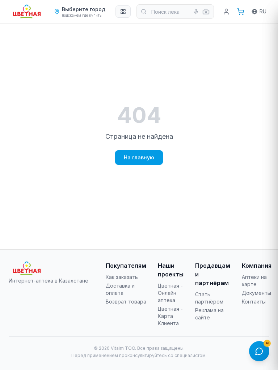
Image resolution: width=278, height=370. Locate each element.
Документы (256, 293)
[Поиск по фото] (206, 12)
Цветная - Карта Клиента (170, 316)
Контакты (254, 301)
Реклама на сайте (209, 313)
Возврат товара (126, 301)
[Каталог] (123, 11)
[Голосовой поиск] (195, 11)
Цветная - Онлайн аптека (170, 293)
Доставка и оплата (120, 289)
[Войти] (226, 11)
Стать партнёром (209, 298)
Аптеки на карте (254, 280)
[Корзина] (240, 11)
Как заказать (122, 277)
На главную (139, 157)
